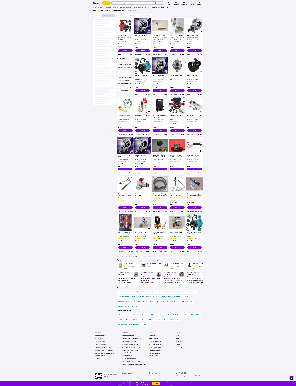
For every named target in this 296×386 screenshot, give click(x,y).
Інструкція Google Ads (128, 369)
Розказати (155, 383)
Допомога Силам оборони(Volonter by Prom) (155, 354)
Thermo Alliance (135, 314)
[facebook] (179, 373)
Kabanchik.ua (179, 341)
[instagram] (182, 373)
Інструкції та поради (100, 358)
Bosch (191, 314)
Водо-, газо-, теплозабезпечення (122, 7)
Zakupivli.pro (179, 347)
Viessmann (175, 314)
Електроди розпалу (123, 306)
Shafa (177, 338)
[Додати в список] (131, 31)
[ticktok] (185, 373)
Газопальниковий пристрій (188, 291)
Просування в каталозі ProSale (130, 344)
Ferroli (127, 319)
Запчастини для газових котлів (126, 296)
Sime (126, 314)
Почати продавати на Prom (129, 341)
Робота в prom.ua (153, 338)
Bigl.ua (177, 335)
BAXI (178, 319)
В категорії (115, 3)
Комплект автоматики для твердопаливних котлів (174, 296)
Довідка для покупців (100, 335)
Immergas (135, 319)
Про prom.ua (152, 335)
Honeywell (158, 319)
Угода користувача (127, 355)
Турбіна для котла (140, 291)
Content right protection (155, 347)
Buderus (184, 314)
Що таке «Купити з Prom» (101, 344)
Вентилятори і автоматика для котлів (148, 296)
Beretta (198, 314)
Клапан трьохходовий (186, 301)
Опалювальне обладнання (140, 7)
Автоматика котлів (153, 291)
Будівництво (107, 7)
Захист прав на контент (155, 344)
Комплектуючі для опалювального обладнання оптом (132, 324)
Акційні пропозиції (100, 341)
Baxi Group (152, 314)
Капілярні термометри (124, 301)
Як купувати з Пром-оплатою (102, 347)
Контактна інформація (155, 341)
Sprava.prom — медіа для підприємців (132, 347)
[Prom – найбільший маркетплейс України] (96, 3)
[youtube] (177, 373)
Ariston (120, 319)
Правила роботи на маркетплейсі (131, 361)
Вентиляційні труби (139, 301)
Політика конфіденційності (129, 358)
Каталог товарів (97, 7)
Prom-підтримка (99, 338)
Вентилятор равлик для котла (156, 301)
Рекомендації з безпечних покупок (104, 350)
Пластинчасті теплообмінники (169, 291)
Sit (164, 319)
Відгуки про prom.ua (154, 350)
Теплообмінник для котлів (125, 291)
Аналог (143, 319)
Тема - (127, 373)
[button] (125, 50)
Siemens (171, 319)
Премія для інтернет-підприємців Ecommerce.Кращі (131, 351)
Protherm (166, 314)
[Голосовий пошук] (155, 3)
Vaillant (144, 314)
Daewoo (150, 319)
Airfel (119, 314)
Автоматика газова (172, 301)
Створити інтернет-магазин (129, 338)
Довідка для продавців (128, 335)
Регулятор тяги (136, 306)
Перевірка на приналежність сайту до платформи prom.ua (105, 354)
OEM (160, 314)
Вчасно (178, 344)
